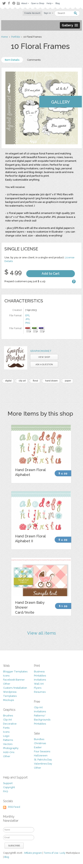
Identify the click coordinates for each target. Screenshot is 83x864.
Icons (6, 675)
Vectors (7, 744)
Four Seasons (42, 751)
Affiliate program (33, 853)
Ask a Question (44, 364)
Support (8, 783)
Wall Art (39, 683)
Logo (6, 735)
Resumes (40, 691)
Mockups (8, 700)
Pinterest (14, 3)
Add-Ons (8, 752)
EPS (27, 315)
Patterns (8, 740)
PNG (27, 323)
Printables (40, 675)
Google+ (19, 3)
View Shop (44, 357)
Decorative (10, 723)
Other (6, 683)
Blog (6, 857)
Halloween (40, 755)
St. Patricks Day (43, 759)
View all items (41, 633)
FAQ (5, 791)
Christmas (40, 743)
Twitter (4, 3)
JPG (27, 319)
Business (39, 671)
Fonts (6, 727)
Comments (34, 59)
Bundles (39, 739)
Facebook (9, 3)
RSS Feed (14, 806)
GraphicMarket (41, 350)
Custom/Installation (15, 687)
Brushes (8, 715)
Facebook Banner (14, 679)
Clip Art (7, 719)
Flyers (37, 687)
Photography (11, 748)
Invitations (40, 679)
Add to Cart (50, 273)
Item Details (12, 59)
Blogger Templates (15, 671)
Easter (38, 747)
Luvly (62, 853)
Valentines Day (43, 763)
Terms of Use (51, 853)
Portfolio (15, 36)
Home (4, 36)
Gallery (60, 102)
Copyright (9, 787)
